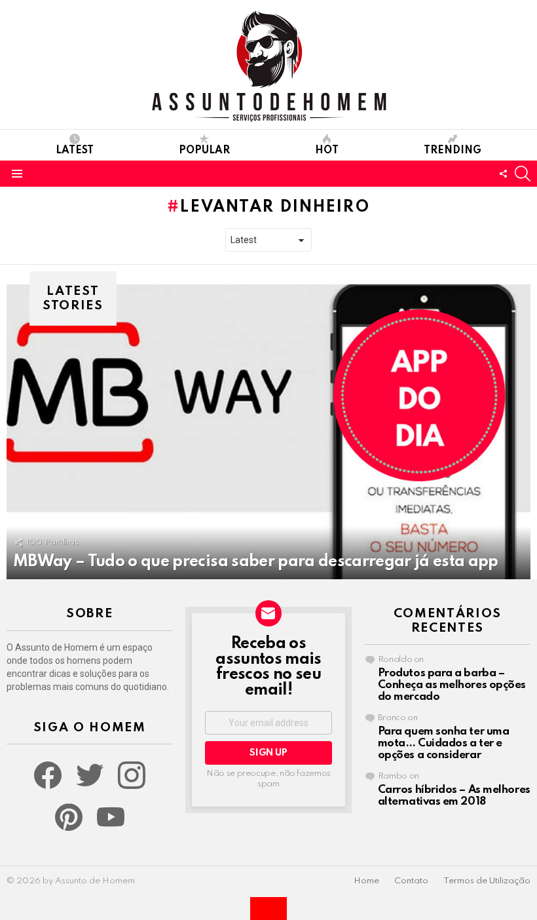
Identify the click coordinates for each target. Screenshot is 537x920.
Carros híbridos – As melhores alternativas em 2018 (454, 795)
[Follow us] (503, 173)
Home (366, 881)
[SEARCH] (522, 174)
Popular (204, 150)
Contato (411, 881)
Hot (327, 150)
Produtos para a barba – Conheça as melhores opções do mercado (452, 685)
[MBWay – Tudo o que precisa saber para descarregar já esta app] (268, 431)
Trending (452, 150)
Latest (75, 150)
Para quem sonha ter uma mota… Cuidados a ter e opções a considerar (443, 743)
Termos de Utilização (486, 881)
